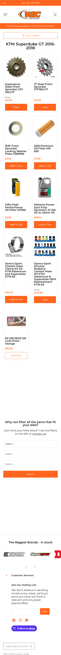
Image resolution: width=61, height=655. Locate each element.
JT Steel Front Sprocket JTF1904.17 (43, 86)
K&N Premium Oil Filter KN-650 (43, 148)
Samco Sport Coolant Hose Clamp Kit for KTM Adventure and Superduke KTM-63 (15, 270)
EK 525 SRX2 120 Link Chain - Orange (15, 341)
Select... (9, 443)
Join (44, 611)
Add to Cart (16, 165)
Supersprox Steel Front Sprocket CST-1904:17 (14, 88)
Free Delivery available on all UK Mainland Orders (30, 26)
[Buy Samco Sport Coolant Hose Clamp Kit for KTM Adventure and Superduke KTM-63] (16, 246)
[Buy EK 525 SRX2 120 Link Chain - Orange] (16, 321)
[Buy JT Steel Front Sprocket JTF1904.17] (45, 67)
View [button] (16, 107)
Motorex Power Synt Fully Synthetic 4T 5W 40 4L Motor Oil (45, 208)
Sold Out (16, 355)
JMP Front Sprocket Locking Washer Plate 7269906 (16, 149)
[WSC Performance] (29, 14)
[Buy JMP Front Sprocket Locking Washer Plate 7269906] (16, 129)
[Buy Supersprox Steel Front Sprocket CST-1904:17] (16, 67)
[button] (55, 14)
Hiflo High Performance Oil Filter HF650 (15, 207)
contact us (39, 433)
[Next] (34, 567)
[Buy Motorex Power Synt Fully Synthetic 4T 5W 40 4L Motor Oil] (45, 187)
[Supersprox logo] (40, 554)
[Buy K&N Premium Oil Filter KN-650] (45, 129)
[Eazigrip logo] (14, 554)
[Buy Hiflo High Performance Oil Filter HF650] (16, 187)
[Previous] (26, 567)
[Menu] (5, 14)
